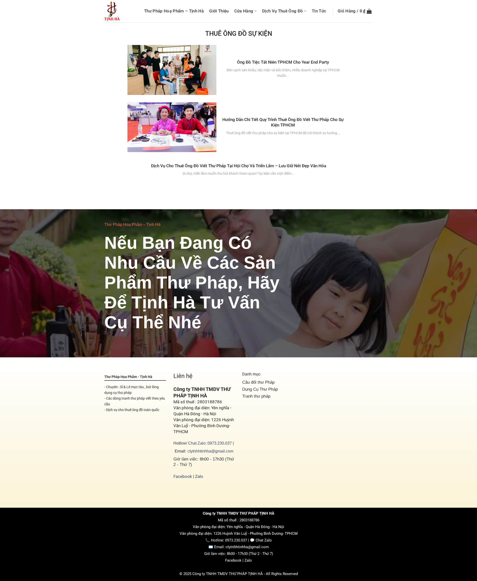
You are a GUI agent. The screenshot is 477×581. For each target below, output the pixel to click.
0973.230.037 (219, 443)
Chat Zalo (196, 443)
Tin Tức (319, 10)
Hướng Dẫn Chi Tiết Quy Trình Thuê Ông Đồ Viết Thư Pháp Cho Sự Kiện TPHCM (283, 122)
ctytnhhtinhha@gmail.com (210, 451)
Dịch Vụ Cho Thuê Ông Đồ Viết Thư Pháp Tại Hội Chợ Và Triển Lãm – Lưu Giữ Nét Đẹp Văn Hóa (238, 165)
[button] (355, 11)
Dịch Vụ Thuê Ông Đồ (282, 10)
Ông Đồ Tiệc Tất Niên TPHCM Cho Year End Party (283, 62)
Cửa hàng (243, 10)
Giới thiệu (219, 10)
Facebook (182, 476)
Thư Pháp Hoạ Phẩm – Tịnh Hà (174, 10)
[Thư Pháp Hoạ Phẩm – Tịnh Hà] (120, 11)
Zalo (199, 476)
